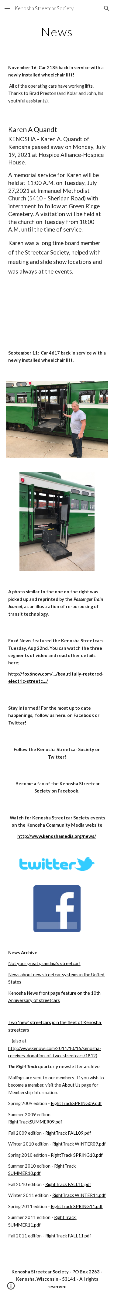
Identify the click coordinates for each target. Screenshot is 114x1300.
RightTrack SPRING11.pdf (77, 1206)
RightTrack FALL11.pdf (68, 1235)
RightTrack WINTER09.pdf (79, 1143)
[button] (7, 8)
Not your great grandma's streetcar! (44, 963)
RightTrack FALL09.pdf (68, 1133)
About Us (71, 1085)
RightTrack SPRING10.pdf (77, 1155)
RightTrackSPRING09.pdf (76, 1103)
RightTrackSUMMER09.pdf (35, 1121)
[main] (57, 32)
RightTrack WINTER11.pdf (79, 1195)
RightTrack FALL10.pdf (68, 1184)
